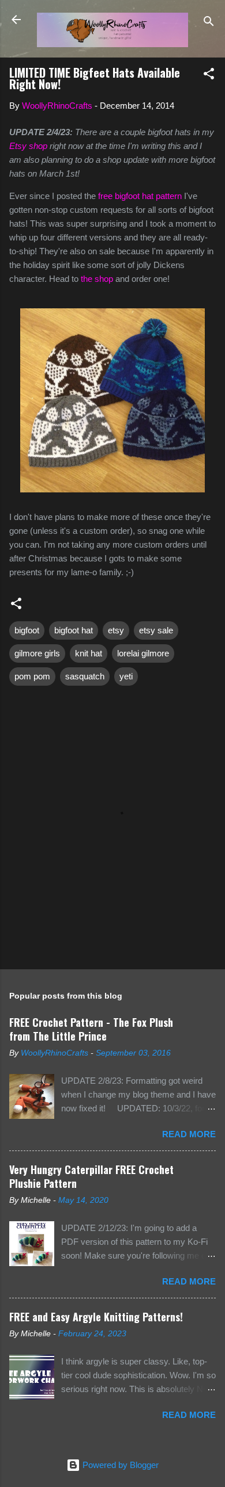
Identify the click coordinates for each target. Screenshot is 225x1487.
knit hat (88, 653)
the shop (97, 279)
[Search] (209, 23)
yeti (126, 676)
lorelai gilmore (143, 653)
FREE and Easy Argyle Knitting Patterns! (96, 1316)
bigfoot (26, 630)
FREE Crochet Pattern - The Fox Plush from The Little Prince (91, 1029)
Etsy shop (28, 146)
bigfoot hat (73, 630)
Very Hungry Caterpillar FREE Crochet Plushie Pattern (91, 1176)
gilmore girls (37, 653)
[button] (209, 76)
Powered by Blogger (119, 1465)
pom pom (32, 676)
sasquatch (84, 676)
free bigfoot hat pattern (140, 196)
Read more (189, 1134)
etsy (116, 630)
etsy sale (156, 630)
